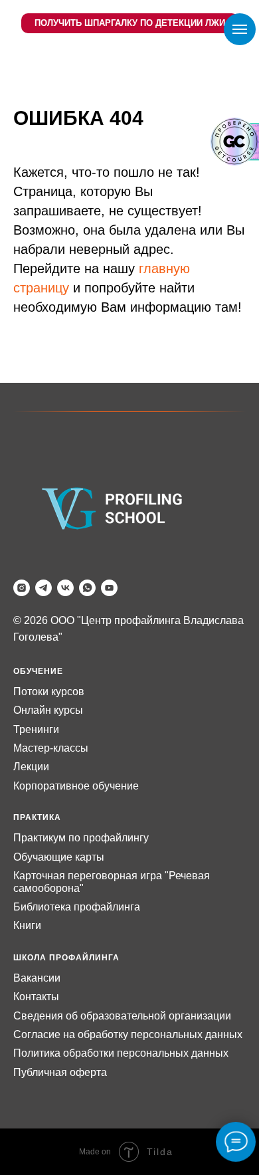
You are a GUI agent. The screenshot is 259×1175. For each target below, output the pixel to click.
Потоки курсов (48, 691)
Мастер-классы (50, 748)
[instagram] (21, 588)
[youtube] (109, 588)
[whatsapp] (87, 588)
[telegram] (43, 588)
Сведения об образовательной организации (122, 1015)
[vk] (65, 588)
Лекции (31, 766)
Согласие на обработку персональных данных (127, 1034)
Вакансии (36, 978)
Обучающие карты (58, 857)
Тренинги (36, 729)
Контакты (36, 996)
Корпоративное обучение (76, 786)
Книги (27, 925)
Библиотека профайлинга (76, 906)
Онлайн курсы (48, 710)
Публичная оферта (60, 1072)
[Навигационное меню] (239, 29)
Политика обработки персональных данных (120, 1053)
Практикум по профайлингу (81, 837)
